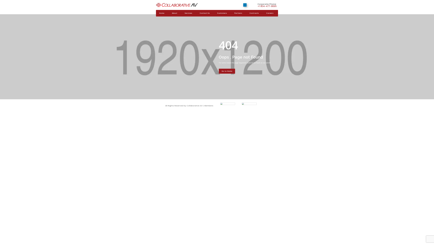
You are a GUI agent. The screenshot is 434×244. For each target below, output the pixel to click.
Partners (238, 13)
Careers (269, 13)
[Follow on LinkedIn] (245, 5)
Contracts (254, 13)
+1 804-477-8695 (267, 6)
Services (188, 13)
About (174, 13)
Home (161, 13)
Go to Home (227, 71)
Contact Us (205, 13)
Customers (222, 13)
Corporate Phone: (267, 4)
